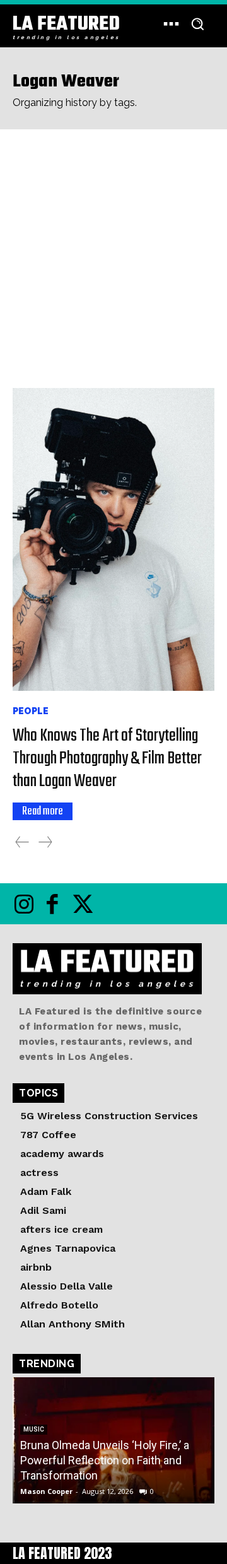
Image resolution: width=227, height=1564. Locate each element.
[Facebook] (52, 904)
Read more (42, 811)
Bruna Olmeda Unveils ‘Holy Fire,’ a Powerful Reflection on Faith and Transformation (104, 1460)
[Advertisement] (113, 249)
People (31, 711)
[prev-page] (22, 842)
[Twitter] (80, 904)
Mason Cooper (46, 1491)
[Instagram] (24, 904)
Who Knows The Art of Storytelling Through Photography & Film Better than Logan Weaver (107, 758)
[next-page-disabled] (45, 842)
